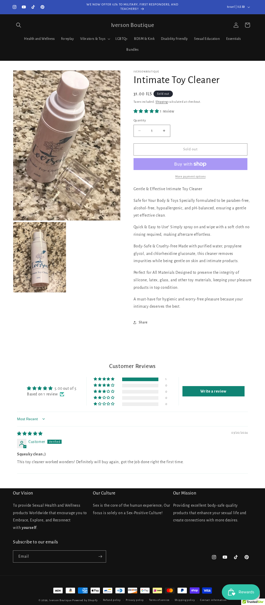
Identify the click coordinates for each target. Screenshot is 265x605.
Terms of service (159, 600)
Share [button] (143, 322)
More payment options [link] (190, 176)
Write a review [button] (213, 391)
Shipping (162, 101)
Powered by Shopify (85, 600)
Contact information (213, 600)
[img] (30, 434)
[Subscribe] (100, 556)
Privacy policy (135, 600)
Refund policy (112, 600)
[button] (18, 25)
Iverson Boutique (60, 600)
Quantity (140, 120)
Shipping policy (185, 600)
